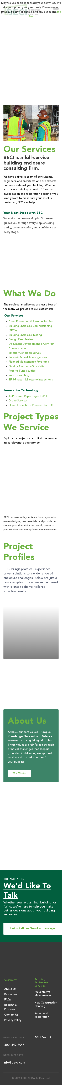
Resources (10, 994)
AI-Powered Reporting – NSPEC (28, 396)
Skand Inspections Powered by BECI (31, 405)
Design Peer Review (21, 339)
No (31, 16)
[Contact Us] (31, 263)
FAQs (7, 999)
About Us (10, 989)
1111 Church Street (28, 628)
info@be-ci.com (14, 1062)
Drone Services (18, 400)
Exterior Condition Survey (25, 353)
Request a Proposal (10, 1007)
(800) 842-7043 (13, 1044)
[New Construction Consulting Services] (31, 476)
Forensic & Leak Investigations (28, 357)
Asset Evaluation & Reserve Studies (31, 321)
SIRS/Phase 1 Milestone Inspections (31, 379)
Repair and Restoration (41, 1015)
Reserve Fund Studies (22, 371)
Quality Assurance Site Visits (26, 366)
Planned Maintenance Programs (29, 362)
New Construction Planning (45, 1004)
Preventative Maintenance (42, 994)
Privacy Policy (12, 1020)
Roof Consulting (19, 375)
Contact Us (11, 1015)
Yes (59, 12)
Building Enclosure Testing (25, 335)
